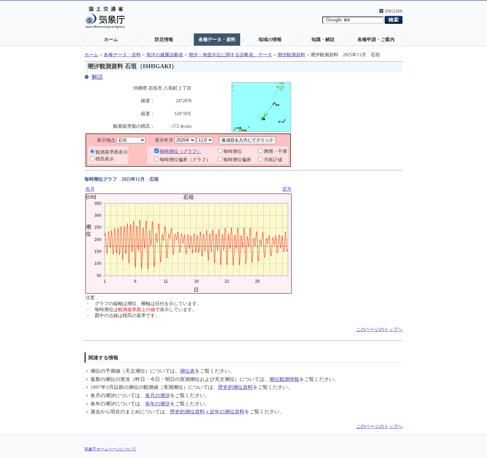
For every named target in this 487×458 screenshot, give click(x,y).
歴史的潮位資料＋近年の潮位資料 (207, 411)
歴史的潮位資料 (235, 387)
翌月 (287, 189)
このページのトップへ (379, 329)
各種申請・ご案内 (376, 39)
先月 (90, 189)
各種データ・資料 (217, 39)
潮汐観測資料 (291, 54)
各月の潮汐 (157, 395)
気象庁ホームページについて (110, 449)
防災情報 (164, 39)
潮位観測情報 (284, 379)
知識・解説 (323, 39)
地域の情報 (270, 39)
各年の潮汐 (157, 403)
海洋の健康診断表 (164, 54)
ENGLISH (394, 11)
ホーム (111, 39)
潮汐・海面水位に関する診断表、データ (230, 54)
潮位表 (187, 371)
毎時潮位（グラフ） (180, 151)
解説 (97, 77)
